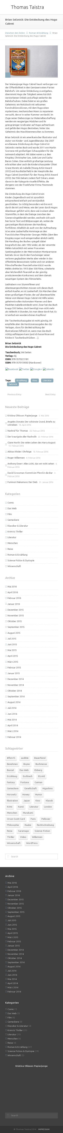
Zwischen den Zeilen (15, 33)
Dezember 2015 (16, 609)
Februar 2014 (14, 737)
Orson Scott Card (16, 819)
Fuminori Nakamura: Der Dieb (22, 482)
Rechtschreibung (45, 825)
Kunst (21, 806)
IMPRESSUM (44, 1129)
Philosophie (13, 825)
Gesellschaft (30, 788)
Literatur (47, 380)
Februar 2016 (14, 598)
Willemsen (37, 837)
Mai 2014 (12, 719)
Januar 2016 (14, 604)
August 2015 (14, 633)
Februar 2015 (14, 667)
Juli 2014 (12, 708)
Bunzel (10, 770)
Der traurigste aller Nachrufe (22, 436)
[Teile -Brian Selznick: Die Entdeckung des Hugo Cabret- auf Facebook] (11, 369)
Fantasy (11, 782)
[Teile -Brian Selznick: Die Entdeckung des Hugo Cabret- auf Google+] (36, 369)
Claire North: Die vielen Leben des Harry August (31, 442)
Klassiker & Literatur (18, 526)
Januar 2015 (14, 673)
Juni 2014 (12, 714)
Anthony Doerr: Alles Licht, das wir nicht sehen (31, 463)
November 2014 (16, 685)
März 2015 (13, 662)
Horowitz (12, 794)
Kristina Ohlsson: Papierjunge (22, 415)
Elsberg (38, 770)
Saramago (23, 831)
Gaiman (38, 782)
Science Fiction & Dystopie (21, 560)
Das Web (12, 508)
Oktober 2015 (15, 621)
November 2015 (16, 615)
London (48, 806)
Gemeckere (13, 520)
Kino (35, 380)
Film (10, 514)
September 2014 (16, 696)
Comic (11, 502)
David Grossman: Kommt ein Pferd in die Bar (30, 473)
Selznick (13, 384)
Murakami (28, 813)
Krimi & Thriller (15, 531)
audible (25, 758)
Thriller (10, 837)
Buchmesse (41, 764)
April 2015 (13, 656)
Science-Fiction (42, 831)
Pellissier (45, 819)
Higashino (48, 788)
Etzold (41, 776)
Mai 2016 (12, 586)
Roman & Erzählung (38, 33)
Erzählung (22, 380)
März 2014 (13, 731)
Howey (25, 794)
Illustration (12, 800)
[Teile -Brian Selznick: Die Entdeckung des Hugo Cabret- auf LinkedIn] (48, 369)
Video (23, 837)
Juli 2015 (12, 638)
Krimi (9, 806)
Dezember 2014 (16, 679)
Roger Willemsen (16, 457)
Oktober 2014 (15, 690)
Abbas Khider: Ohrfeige (19, 451)
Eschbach (27, 776)
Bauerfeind (40, 758)
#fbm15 (11, 758)
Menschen (13, 543)
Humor (38, 794)
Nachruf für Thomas (18, 430)
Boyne (26, 764)
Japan (27, 800)
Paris (33, 819)
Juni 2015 (12, 644)
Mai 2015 (12, 650)
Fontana (24, 782)
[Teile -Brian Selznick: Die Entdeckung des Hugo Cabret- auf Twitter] (24, 369)
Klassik (49, 800)
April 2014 (13, 725)
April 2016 (13, 592)
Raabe (28, 825)
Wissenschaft (14, 566)
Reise (10, 549)
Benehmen (12, 764)
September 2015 (16, 627)
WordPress (32, 843)
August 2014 (14, 702)
